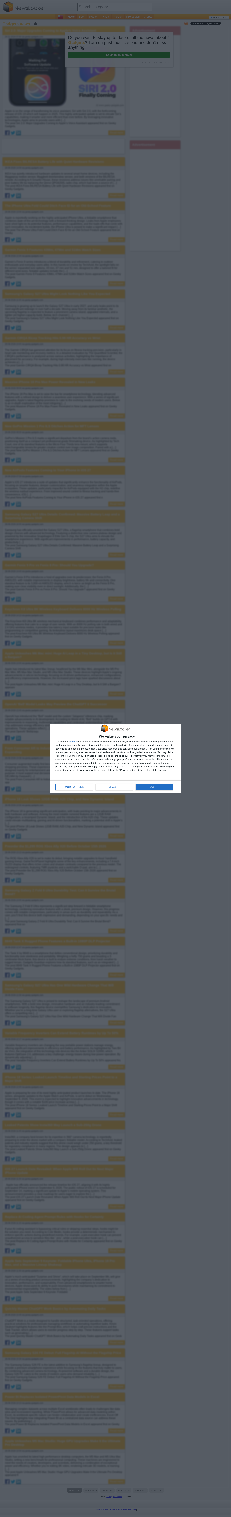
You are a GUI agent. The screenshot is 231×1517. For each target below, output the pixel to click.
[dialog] (115, 758)
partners (73, 741)
